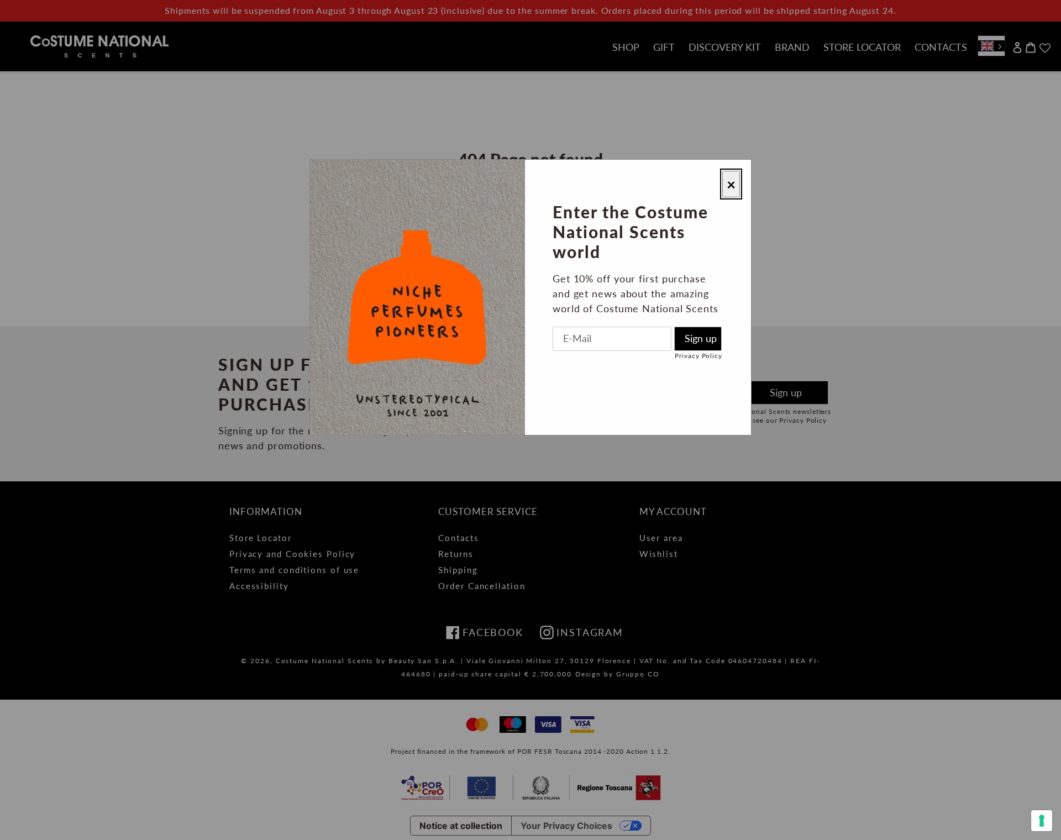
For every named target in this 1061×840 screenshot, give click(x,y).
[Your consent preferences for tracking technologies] (1041, 820)
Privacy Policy (698, 355)
